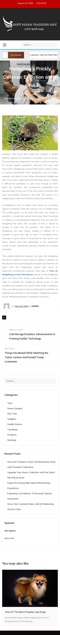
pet (4, 317)
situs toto (9, 538)
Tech (10, 403)
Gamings (11, 440)
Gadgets (11, 418)
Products (12, 434)
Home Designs (15, 408)
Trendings (12, 429)
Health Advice (14, 424)
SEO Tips (12, 413)
